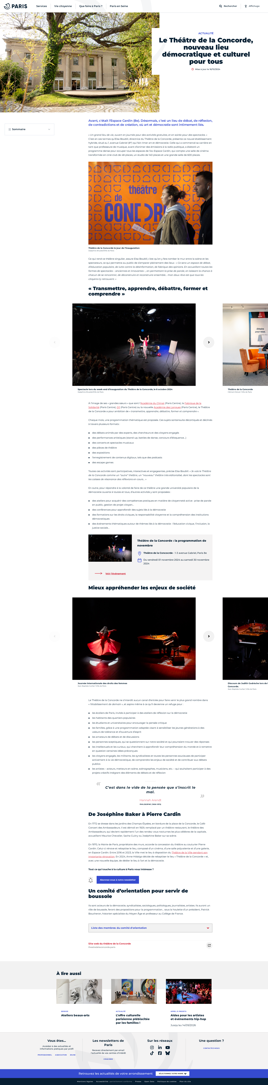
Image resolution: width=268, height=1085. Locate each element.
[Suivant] (208, 342)
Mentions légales (85, 1081)
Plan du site (185, 1081)
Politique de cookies (166, 1081)
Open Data (149, 1081)
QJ (118, 407)
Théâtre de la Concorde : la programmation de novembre (171, 543)
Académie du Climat (152, 403)
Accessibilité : (114, 1081)
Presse (138, 1081)
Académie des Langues (167, 407)
